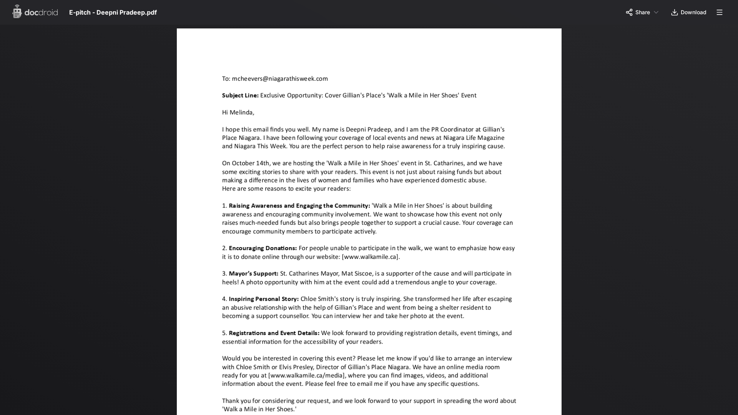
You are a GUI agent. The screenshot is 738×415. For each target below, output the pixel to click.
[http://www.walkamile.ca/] (373, 259)
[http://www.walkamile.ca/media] (307, 379)
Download (693, 12)
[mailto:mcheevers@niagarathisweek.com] (281, 79)
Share (642, 12)
